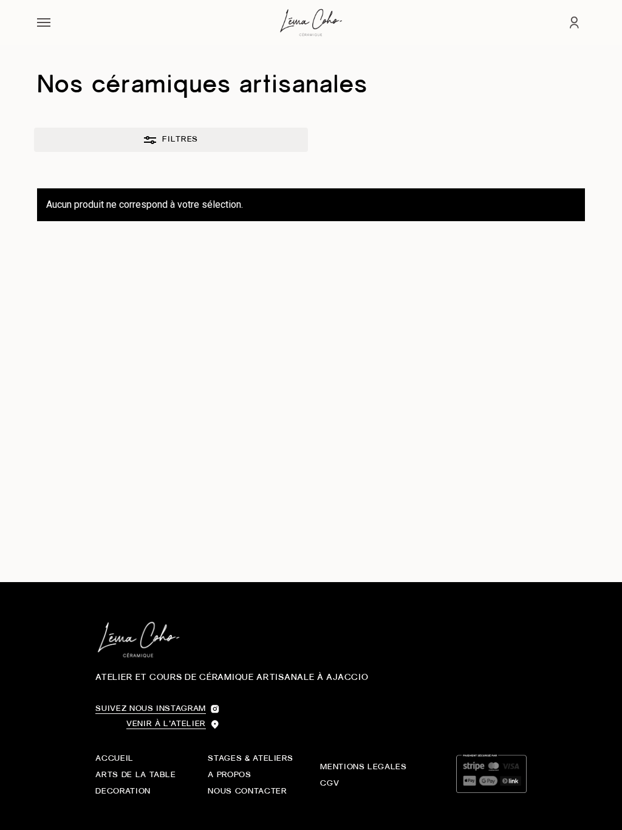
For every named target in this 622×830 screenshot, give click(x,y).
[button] (43, 22)
